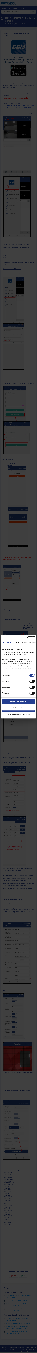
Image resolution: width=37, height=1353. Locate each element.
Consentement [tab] (7, 642)
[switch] (32, 681)
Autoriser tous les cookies (18, 701)
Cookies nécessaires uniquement (19, 714)
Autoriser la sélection (18, 708)
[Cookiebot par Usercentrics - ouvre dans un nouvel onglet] (26, 637)
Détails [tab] (17, 642)
